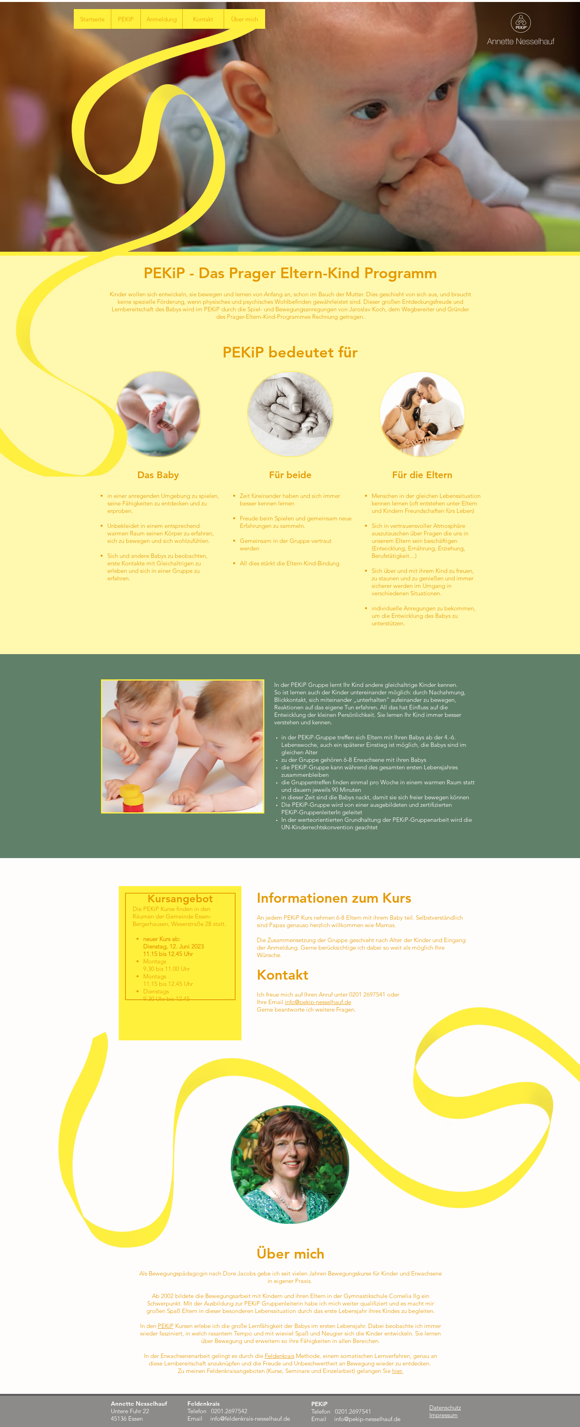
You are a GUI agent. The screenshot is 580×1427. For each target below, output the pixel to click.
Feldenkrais (279, 1356)
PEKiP (166, 1326)
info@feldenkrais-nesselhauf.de (250, 1418)
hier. (397, 1371)
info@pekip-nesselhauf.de (318, 1002)
